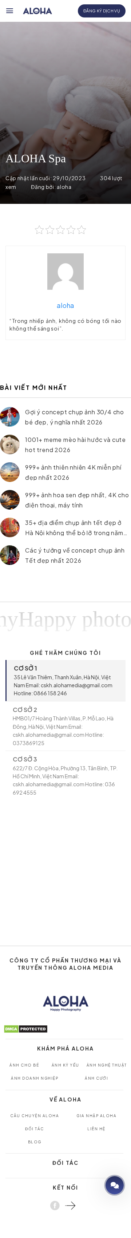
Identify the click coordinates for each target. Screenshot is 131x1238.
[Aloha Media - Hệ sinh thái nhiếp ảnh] (37, 11)
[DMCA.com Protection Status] (26, 1028)
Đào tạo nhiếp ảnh (94, 1185)
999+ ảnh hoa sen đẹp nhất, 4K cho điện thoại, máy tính (77, 499)
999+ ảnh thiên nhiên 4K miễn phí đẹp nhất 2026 (73, 471)
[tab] (65, 680)
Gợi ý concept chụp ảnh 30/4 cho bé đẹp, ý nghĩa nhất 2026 (74, 416)
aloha (64, 186)
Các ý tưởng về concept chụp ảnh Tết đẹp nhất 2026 (75, 554)
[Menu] (10, 10)
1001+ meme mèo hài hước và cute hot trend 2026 (75, 444)
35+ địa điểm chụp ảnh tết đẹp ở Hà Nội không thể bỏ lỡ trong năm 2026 (74, 527)
